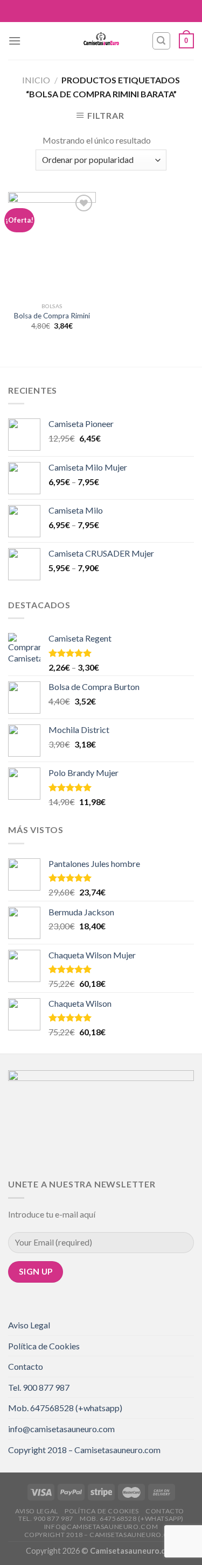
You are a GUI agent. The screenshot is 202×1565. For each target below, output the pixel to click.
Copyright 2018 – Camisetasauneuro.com (84, 1450)
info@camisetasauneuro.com (61, 1429)
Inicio (36, 80)
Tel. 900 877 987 (38, 1387)
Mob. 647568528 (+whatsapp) (65, 1408)
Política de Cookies (44, 1346)
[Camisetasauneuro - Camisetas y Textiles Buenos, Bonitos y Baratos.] (101, 41)
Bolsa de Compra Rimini (52, 315)
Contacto (25, 1366)
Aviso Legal (29, 1325)
